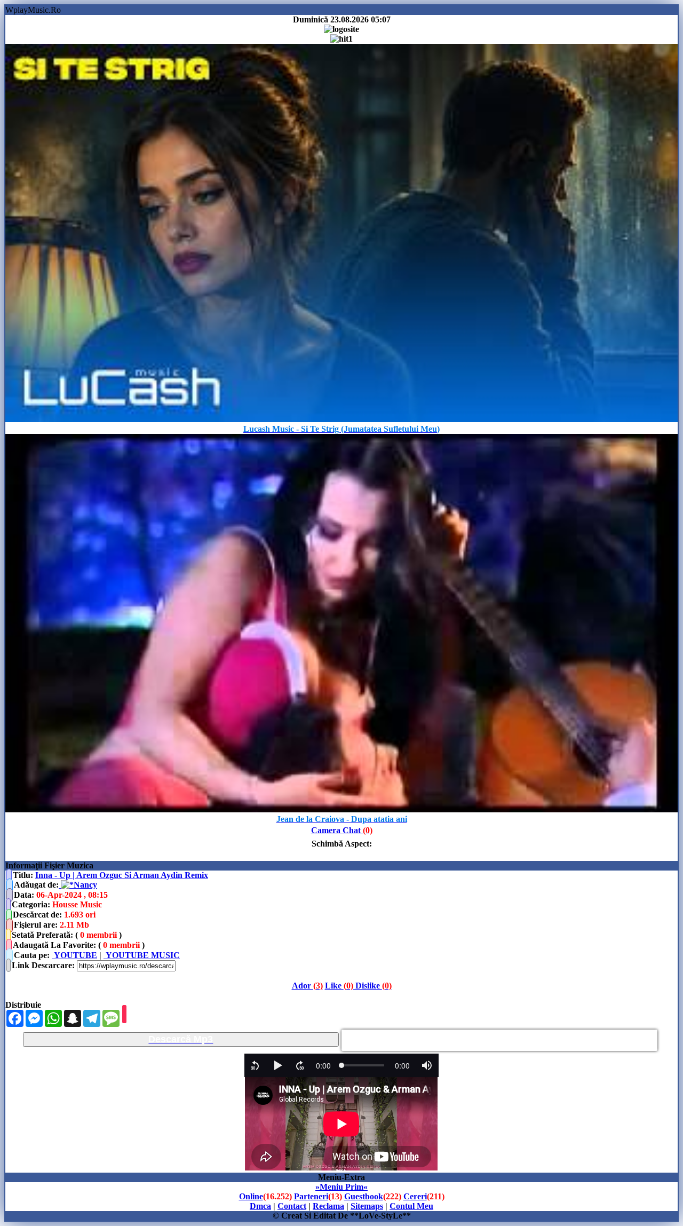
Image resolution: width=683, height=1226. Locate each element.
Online (251, 1196)
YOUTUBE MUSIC (142, 955)
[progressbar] (323, 1065)
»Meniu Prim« (341, 1186)
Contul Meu (411, 1206)
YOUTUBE (74, 955)
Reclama (328, 1206)
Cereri (415, 1196)
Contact (291, 1206)
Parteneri (311, 1196)
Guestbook (363, 1196)
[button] (255, 1065)
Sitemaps (367, 1206)
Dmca (260, 1206)
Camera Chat (341, 830)
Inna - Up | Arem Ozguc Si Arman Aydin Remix (121, 875)
